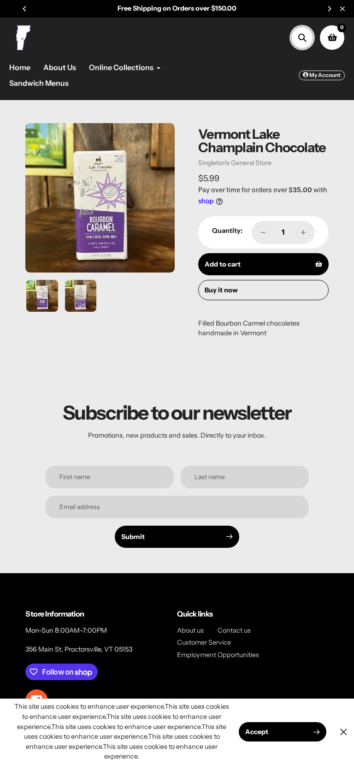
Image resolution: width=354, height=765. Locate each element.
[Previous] (25, 8)
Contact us (234, 630)
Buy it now (221, 290)
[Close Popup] (343, 732)
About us (190, 630)
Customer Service (204, 642)
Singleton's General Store (234, 163)
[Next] (329, 8)
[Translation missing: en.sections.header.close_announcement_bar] (342, 8)
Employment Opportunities (218, 655)
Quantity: (227, 230)
